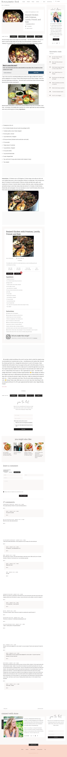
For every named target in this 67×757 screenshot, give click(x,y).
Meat (3, 386)
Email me (2, 724)
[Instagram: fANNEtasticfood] (8, 337)
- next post (5, 708)
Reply (4, 508)
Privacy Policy (39, 749)
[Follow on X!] (35, 735)
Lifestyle (28, 1)
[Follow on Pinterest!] (37, 735)
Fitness (33, 1)
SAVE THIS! (36, 72)
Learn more (56, 39)
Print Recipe (9, 273)
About (44, 1)
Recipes (23, 1)
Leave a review (17, 472)
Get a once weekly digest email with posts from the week (23, 425)
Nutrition (37, 1)
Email (39, 36)
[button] (23, 423)
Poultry (5, 386)
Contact (27, 749)
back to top (33, 744)
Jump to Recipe (29, 28)
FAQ (45, 749)
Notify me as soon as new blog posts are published (23, 422)
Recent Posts (33, 749)
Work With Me (49, 1)
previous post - (40, 708)
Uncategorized (6, 5)
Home (3, 5)
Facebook (22, 36)
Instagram (35, 338)
